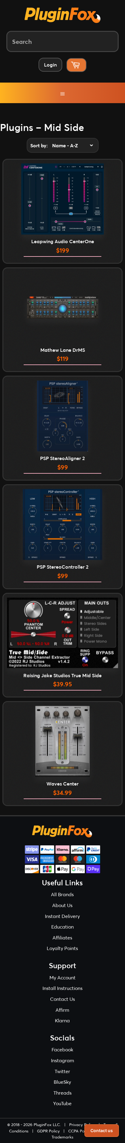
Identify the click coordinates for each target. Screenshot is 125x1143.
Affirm (62, 1010)
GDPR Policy (48, 1130)
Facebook (62, 1049)
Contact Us (62, 999)
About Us (62, 905)
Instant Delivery (62, 916)
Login (50, 64)
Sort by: (39, 145)
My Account (62, 977)
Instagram (62, 1060)
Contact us (101, 1130)
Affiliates (62, 937)
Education (62, 926)
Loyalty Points (62, 948)
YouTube (62, 1103)
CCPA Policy (79, 1130)
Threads (62, 1092)
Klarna (62, 1020)
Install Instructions (62, 988)
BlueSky (62, 1082)
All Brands (62, 894)
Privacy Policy (82, 1124)
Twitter (62, 1071)
